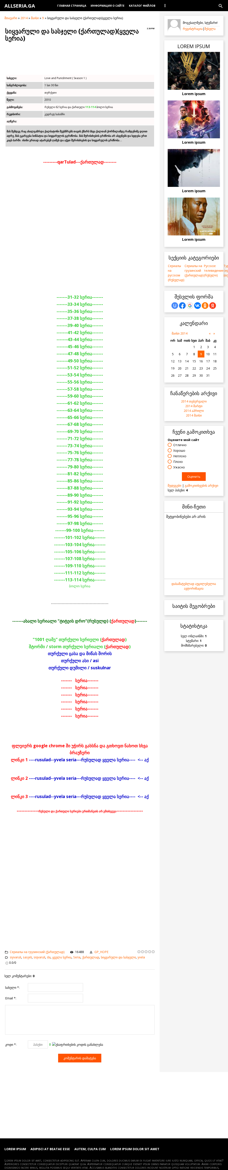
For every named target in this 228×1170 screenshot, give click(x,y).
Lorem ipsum (194, 93)
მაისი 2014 (179, 333)
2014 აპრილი (194, 410)
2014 (24, 18)
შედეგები (174, 485)
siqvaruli (39, 957)
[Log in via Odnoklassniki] (205, 305)
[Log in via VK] (197, 305)
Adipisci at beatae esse (50, 1149)
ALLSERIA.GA (19, 5)
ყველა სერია (61, 957)
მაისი (35, 18)
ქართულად (90, 957)
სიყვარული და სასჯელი (118, 957)
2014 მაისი (194, 415)
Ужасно (179, 467)
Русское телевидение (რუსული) (213, 270)
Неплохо (179, 456)
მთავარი (10, 18)
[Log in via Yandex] (212, 305)
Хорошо (179, 450)
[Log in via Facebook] (182, 305)
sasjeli (27, 957)
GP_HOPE (101, 952)
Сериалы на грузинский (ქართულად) (37, 952)
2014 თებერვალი (194, 401)
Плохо (178, 461)
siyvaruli (15, 957)
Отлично (180, 445)
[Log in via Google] (190, 305)
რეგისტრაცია (193, 29)
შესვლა (210, 29)
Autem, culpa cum (90, 1149)
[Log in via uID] (174, 305)
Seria (76, 957)
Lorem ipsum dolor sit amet (134, 1149)
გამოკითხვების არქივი (201, 485)
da (49, 957)
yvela (141, 957)
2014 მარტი (193, 406)
